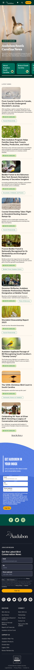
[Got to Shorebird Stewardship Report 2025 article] (17, 321)
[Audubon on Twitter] (14, 599)
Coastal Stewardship (9, 121)
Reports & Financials (8, 627)
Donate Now (6, 644)
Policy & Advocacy (24, 301)
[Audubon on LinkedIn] (20, 599)
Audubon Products (8, 641)
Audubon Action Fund (9, 630)
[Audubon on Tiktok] (25, 599)
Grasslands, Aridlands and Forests (13, 192)
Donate (28, 2)
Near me (18, 2)
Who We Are (6, 612)
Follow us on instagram (23, 520)
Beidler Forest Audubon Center (12, 269)
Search (22, 2)
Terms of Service (16, 494)
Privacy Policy (6, 494)
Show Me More (16, 435)
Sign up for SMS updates (23, 624)
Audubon (9, 2)
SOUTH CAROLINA (9, 117)
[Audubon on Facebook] (9, 599)
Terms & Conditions (12, 503)
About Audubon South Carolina (6, 69)
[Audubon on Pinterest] (30, 599)
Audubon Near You (8, 639)
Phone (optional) (8, 488)
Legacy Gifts (5, 647)
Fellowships (21, 615)
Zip (5, 482)
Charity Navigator (17, 658)
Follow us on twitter (17, 520)
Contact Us (21, 621)
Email (5, 477)
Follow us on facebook (11, 520)
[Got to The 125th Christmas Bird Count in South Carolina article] (17, 386)
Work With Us (22, 612)
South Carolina (9, 41)
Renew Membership (8, 650)
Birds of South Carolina (23, 67)
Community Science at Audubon (12, 397)
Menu (3, 2)
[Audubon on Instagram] (3, 599)
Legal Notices (8, 668)
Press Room (21, 618)
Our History (5, 615)
